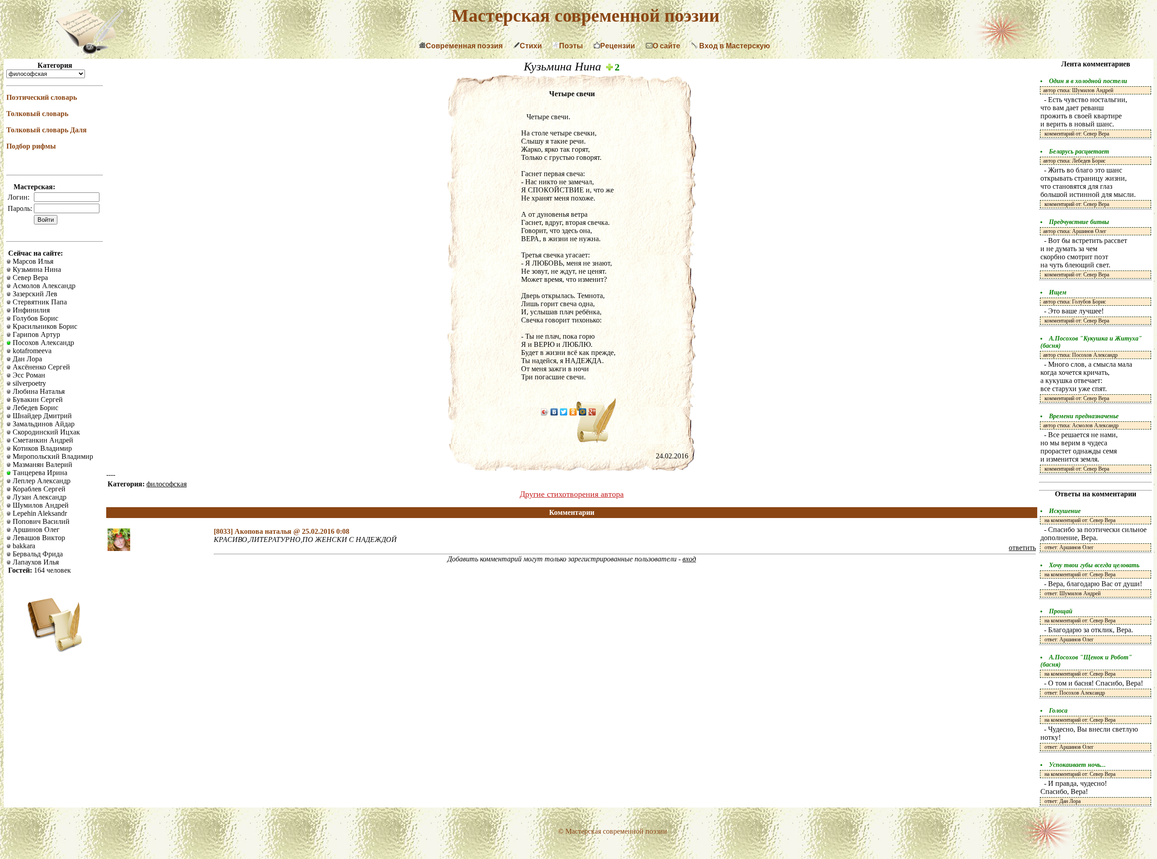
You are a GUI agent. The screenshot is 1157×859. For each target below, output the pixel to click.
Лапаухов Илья (35, 562)
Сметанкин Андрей (42, 440)
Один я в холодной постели (1088, 81)
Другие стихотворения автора (572, 494)
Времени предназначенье (1084, 416)
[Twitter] (564, 412)
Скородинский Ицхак (45, 432)
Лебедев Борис (34, 407)
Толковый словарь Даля (46, 130)
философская (166, 484)
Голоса (1058, 710)
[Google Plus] (592, 412)
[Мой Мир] (583, 412)
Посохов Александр (42, 342)
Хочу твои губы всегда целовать (1094, 565)
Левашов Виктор (38, 538)
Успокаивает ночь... (1077, 764)
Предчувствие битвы (1079, 222)
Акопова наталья (264, 531)
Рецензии (617, 46)
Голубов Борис (34, 318)
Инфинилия (30, 310)
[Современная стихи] (89, 51)
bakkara (23, 546)
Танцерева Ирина (39, 472)
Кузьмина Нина (36, 269)
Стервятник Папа (39, 302)
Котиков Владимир (41, 448)
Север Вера (29, 277)
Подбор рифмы (31, 146)
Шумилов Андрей (40, 505)
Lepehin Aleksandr (39, 513)
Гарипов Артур (35, 334)
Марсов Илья (32, 261)
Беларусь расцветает (1079, 151)
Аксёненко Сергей (40, 367)
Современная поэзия (464, 46)
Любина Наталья (38, 391)
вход (689, 559)
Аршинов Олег (35, 529)
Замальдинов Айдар (43, 424)
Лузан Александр (38, 497)
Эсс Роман (28, 375)
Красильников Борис (44, 326)
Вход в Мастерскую (733, 46)
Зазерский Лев (34, 294)
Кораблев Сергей (38, 489)
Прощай (1060, 611)
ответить (1022, 547)
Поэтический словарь (41, 97)
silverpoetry (28, 383)
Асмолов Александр (43, 285)
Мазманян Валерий (41, 464)
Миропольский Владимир (52, 456)
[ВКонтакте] (554, 412)
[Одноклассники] (573, 412)
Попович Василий (40, 521)
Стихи (531, 46)
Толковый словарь (37, 113)
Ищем (1058, 292)
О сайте (666, 46)
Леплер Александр (41, 481)
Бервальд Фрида (37, 554)
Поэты (571, 46)
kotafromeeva (31, 351)
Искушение (1065, 511)
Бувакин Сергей (37, 399)
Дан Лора (26, 359)
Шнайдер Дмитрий (41, 416)
